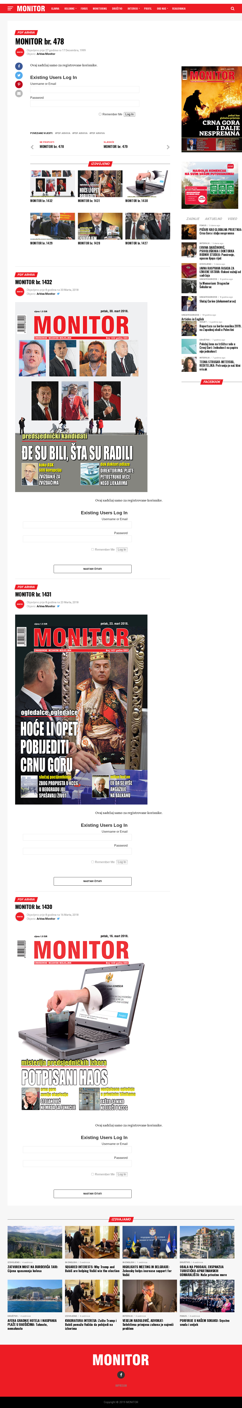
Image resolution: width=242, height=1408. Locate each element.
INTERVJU (133, 8)
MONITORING (100, 8)
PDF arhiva (81, 133)
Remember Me (112, 114)
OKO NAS (161, 8)
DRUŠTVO (117, 8)
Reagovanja (178, 8)
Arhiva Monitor (46, 53)
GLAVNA (55, 8)
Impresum (121, 1385)
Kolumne (69, 8)
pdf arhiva (63, 133)
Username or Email (43, 83)
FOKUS (84, 8)
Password (37, 97)
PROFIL (148, 8)
